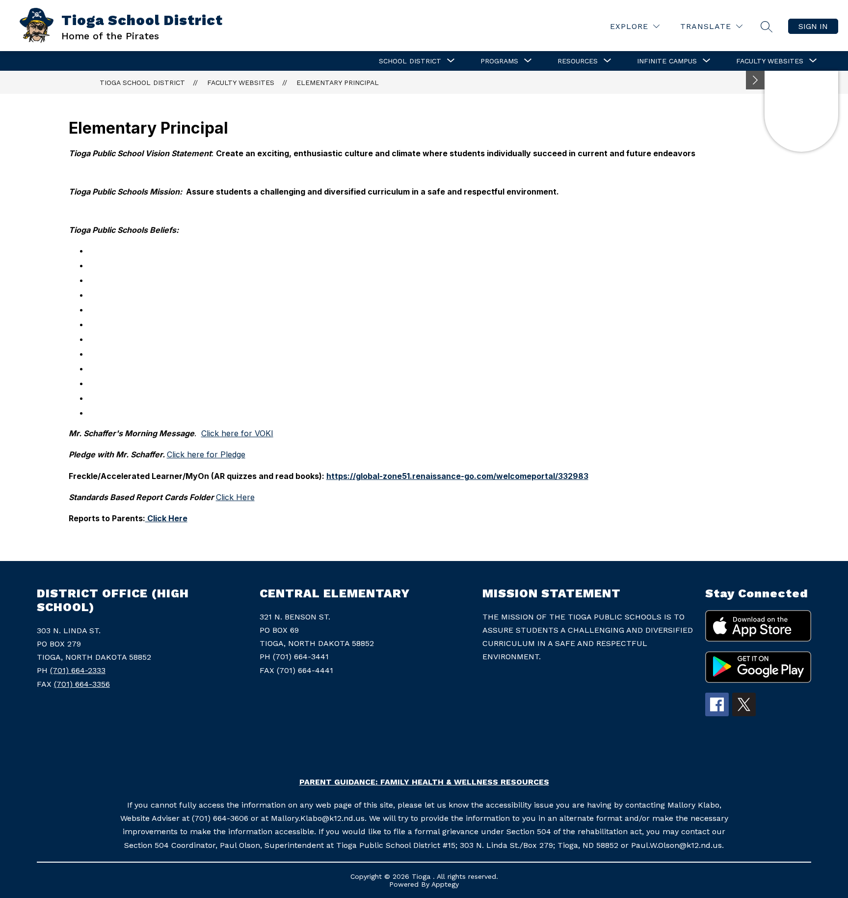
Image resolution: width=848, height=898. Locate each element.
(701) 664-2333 (78, 670)
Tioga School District (142, 82)
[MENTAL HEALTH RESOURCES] (801, 111)
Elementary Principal (337, 82)
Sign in (813, 26)
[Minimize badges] (755, 80)
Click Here (235, 497)
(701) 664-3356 (82, 684)
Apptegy (445, 884)
